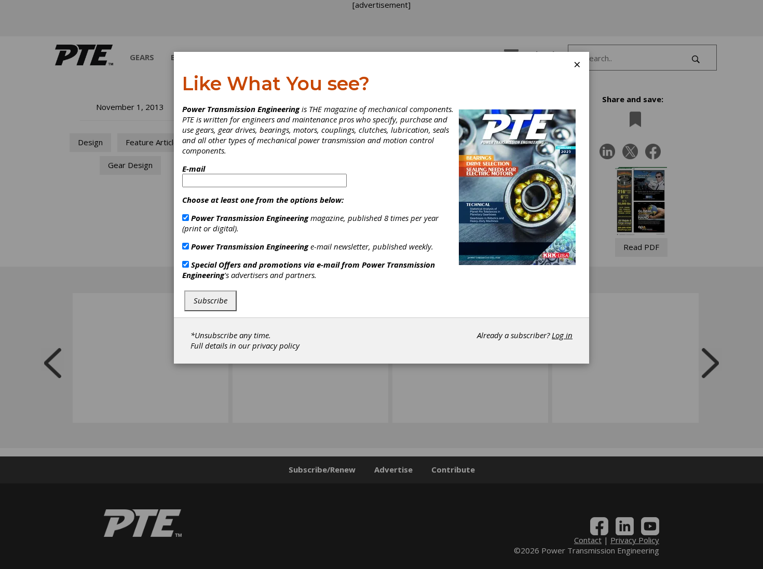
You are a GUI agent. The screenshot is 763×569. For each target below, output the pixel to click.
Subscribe (210, 300)
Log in (562, 335)
